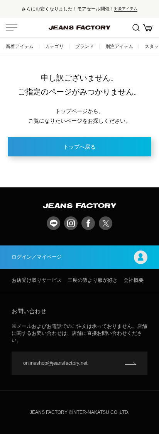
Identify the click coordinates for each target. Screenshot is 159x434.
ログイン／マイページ (37, 257)
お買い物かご (147, 27)
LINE (53, 223)
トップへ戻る (79, 147)
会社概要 (133, 280)
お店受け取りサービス (37, 280)
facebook (88, 223)
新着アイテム (20, 46)
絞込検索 (136, 27)
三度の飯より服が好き (93, 280)
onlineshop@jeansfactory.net (55, 363)
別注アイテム (119, 46)
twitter (105, 223)
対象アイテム (125, 9)
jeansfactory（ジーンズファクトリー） (79, 27)
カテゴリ (54, 46)
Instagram (71, 223)
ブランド (84, 46)
